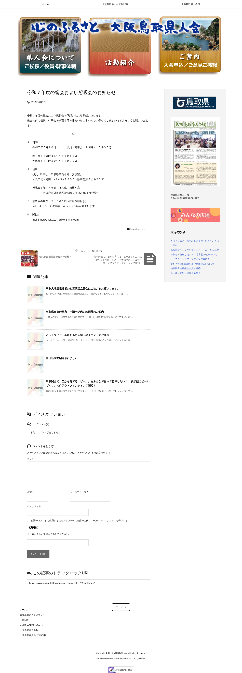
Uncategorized (138, 229)
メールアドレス (79, 492)
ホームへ (121, 607)
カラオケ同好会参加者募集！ (186, 272)
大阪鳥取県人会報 (29, 630)
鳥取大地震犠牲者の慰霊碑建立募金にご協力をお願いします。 (83, 288)
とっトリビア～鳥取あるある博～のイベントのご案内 (77, 334)
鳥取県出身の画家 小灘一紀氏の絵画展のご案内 (75, 311)
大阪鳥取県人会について (32, 614)
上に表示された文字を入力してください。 (49, 534)
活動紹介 (24, 619)
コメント (31, 459)
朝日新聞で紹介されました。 (63, 358)
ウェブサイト (34, 506)
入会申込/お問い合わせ (32, 625)
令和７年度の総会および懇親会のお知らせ (192, 263)
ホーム (23, 609)
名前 (30, 492)
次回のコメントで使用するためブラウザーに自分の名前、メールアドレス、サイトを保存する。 (80, 520)
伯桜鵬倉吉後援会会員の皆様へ (187, 268)
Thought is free (139, 658)
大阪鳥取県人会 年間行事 (33, 635)
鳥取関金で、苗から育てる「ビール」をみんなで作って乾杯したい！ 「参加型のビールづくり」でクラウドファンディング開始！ (195, 254)
